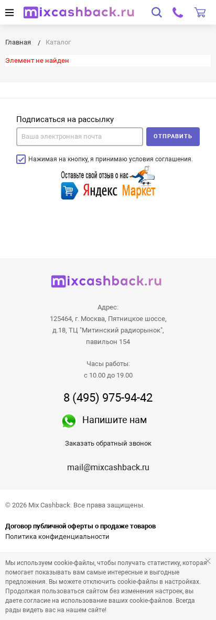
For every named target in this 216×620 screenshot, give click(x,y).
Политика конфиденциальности (57, 536)
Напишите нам (114, 419)
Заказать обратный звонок (108, 443)
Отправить (173, 136)
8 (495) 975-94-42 (108, 398)
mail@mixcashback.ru (108, 467)
